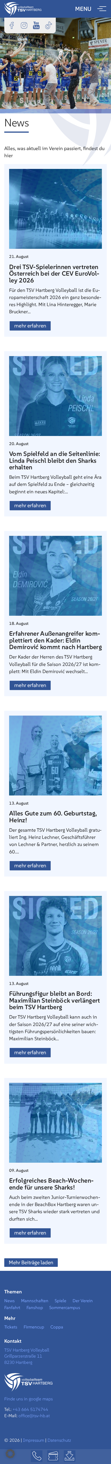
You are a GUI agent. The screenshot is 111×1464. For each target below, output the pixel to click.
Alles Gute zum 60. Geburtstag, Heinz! (52, 816)
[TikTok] (48, 25)
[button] (10, 1453)
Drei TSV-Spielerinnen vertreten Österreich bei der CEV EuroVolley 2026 (54, 273)
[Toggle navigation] (102, 9)
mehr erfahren (30, 325)
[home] (23, 8)
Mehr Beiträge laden (31, 1262)
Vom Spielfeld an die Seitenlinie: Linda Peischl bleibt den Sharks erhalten (54, 460)
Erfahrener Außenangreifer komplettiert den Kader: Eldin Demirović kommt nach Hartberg (55, 640)
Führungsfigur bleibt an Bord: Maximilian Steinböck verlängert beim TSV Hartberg (54, 1000)
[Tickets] (53, 1456)
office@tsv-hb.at (34, 1415)
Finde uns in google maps (28, 1399)
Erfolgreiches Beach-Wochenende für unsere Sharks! (51, 1183)
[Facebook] (11, 25)
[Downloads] (69, 1456)
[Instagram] (23, 25)
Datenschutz (59, 1440)
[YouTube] (36, 25)
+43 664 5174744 (30, 1409)
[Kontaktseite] (36, 1456)
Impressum (34, 1440)
